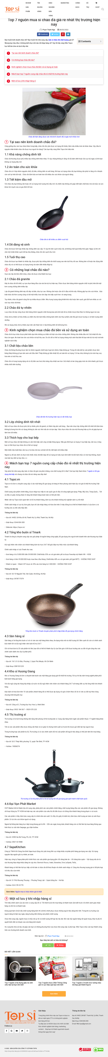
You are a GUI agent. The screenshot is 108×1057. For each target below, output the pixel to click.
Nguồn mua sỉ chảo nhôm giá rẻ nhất (28, 892)
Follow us (8, 1026)
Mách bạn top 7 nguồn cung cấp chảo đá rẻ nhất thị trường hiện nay (40, 74)
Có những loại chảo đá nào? (23, 60)
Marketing (65, 3)
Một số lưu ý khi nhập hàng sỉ (24, 81)
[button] (6, 1031)
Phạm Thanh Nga (48, 30)
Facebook (44, 34)
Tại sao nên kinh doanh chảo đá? (25, 53)
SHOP (97, 7)
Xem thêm (54, 994)
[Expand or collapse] (100, 41)
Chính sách (77, 5)
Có (49, 945)
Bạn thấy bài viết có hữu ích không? (54, 940)
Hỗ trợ (87, 5)
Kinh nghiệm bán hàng (51, 9)
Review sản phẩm (28, 7)
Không (61, 945)
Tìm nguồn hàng (39, 7)
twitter (55, 34)
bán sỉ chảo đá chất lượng (59, 40)
